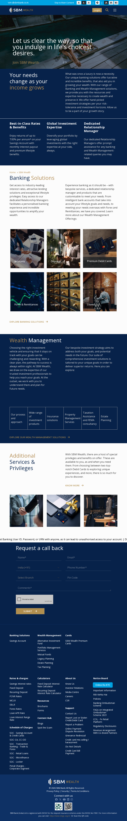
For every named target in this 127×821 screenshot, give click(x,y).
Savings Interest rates (20, 683)
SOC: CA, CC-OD (18, 739)
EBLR (12, 704)
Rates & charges (19, 678)
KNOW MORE (72, 485)
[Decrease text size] (79, 2)
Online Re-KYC (102, 684)
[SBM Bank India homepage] (21, 10)
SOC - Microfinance (19, 757)
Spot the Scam (44, 727)
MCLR (13, 700)
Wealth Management (49, 635)
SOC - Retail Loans (19, 753)
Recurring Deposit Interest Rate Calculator (49, 692)
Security (65, 791)
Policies (97, 698)
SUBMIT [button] (28, 611)
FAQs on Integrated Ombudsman (103, 712)
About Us (70, 678)
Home (13, 172)
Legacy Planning (45, 658)
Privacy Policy (53, 791)
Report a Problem (74, 724)
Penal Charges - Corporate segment (19, 767)
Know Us (69, 683)
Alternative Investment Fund (48, 642)
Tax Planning (43, 667)
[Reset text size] (84, 2)
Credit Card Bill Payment (72, 752)
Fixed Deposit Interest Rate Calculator (48, 685)
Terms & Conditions (80, 791)
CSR (67, 700)
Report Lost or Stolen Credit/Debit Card (76, 719)
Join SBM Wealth (26, 62)
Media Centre (72, 692)
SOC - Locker (16, 761)
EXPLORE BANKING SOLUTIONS (27, 321)
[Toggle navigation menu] (114, 10)
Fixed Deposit (16, 687)
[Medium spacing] (111, 2)
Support (69, 708)
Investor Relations (74, 687)
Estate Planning (45, 662)
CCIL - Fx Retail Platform (100, 720)
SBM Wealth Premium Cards (76, 642)
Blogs (40, 723)
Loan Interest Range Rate (20, 718)
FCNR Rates (16, 696)
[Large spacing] (116, 2)
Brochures (42, 706)
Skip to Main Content (64, 2)
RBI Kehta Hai (100, 694)
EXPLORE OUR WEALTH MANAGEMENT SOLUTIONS (38, 437)
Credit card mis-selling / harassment (77, 741)
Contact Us (71, 713)
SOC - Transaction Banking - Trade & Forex (19, 746)
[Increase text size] (89, 2)
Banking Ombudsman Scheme (104, 704)
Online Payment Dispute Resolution (74, 730)
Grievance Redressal (75, 735)
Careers (69, 696)
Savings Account (18, 640)
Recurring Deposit (19, 692)
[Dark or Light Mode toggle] (97, 2)
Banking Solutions (20, 635)
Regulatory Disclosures (104, 726)
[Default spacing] (106, 2)
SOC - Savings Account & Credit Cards (21, 734)
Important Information (104, 690)
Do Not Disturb (73, 746)
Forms (40, 710)
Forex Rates (16, 708)
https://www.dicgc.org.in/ (60, 816)
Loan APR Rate (17, 713)
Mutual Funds (44, 654)
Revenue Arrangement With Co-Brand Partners (105, 731)
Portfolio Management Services (48, 649)
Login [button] (97, 10)
